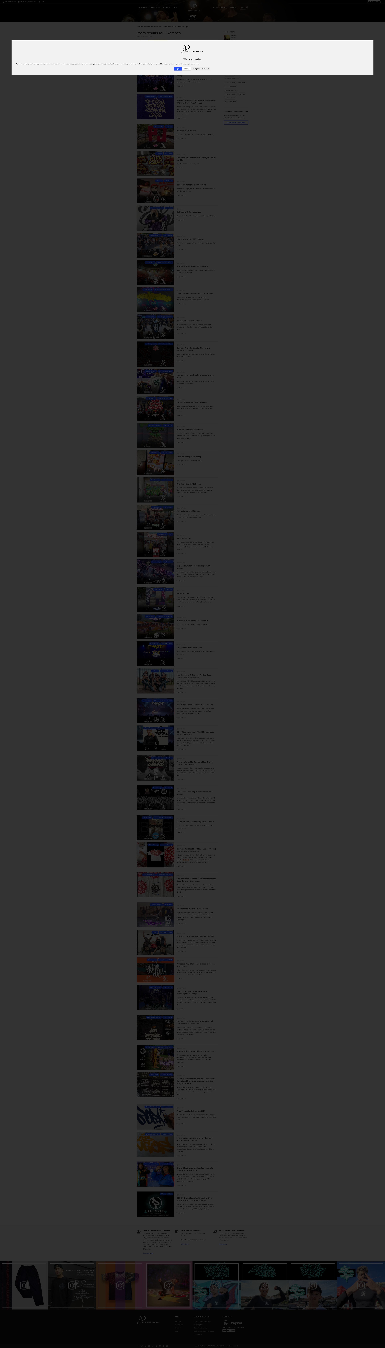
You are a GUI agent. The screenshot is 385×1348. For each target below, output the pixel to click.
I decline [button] (186, 69)
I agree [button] (178, 69)
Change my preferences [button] (200, 69)
